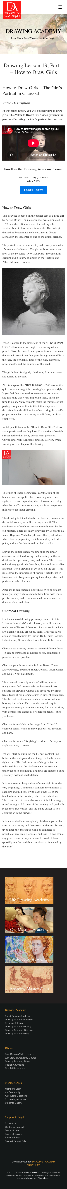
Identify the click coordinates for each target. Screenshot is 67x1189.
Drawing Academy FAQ (17, 1033)
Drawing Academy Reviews (19, 1030)
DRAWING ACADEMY (33, 31)
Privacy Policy (12, 1137)
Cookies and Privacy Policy (37, 1178)
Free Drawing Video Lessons (19, 1054)
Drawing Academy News (17, 1061)
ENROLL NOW (33, 190)
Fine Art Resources (15, 1068)
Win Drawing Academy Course (20, 1057)
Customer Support (14, 1127)
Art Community (12, 1092)
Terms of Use (12, 1130)
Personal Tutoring (14, 1023)
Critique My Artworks (15, 1099)
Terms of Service (13, 1134)
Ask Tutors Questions (16, 1095)
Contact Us (11, 1123)
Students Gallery (13, 1102)
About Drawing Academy (17, 1016)
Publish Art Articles (14, 1064)
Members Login (13, 1088)
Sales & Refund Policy (16, 1141)
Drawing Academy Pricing (18, 1026)
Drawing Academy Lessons (19, 1019)
